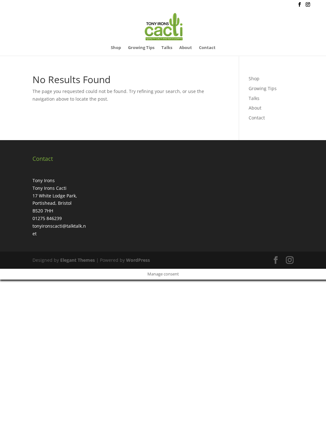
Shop (116, 47)
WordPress (138, 260)
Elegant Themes (77, 260)
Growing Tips (141, 47)
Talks (166, 47)
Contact (207, 47)
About (185, 47)
